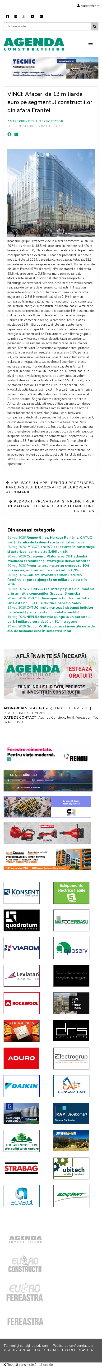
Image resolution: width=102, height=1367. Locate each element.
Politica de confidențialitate (73, 1345)
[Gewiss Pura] (25, 1031)
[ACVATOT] (25, 1196)
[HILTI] (47, 833)
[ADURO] (25, 1058)
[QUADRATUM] (25, 920)
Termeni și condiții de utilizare (26, 1345)
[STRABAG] (25, 1168)
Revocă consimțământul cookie (29, 1364)
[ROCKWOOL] (25, 1003)
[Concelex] (47, 807)
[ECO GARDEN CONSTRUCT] (25, 1141)
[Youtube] (32, 16)
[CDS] (74, 976)
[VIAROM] (25, 948)
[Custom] (24, 16)
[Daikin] (25, 1086)
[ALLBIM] (48, 780)
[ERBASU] (74, 920)
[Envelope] (41, 16)
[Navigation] (93, 44)
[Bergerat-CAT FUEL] (74, 1140)
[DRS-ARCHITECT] (74, 1030)
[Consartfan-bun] (74, 1086)
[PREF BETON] (47, 859)
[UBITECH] (74, 1168)
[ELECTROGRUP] (74, 1058)
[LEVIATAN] (25, 976)
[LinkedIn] (16, 134)
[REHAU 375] (47, 754)
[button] (88, 6)
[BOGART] (74, 1196)
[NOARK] (74, 893)
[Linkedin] (15, 16)
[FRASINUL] (25, 1113)
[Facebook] (7, 16)
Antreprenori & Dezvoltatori (36, 121)
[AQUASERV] (74, 948)
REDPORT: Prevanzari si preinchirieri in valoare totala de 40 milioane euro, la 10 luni (52, 506)
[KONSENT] (25, 893)
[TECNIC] (54, 68)
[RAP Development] (74, 1113)
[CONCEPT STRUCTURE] (74, 1003)
